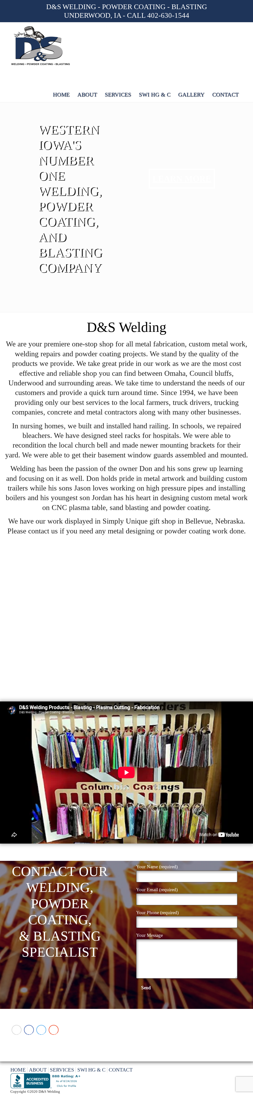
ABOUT (87, 95)
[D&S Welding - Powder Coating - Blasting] (41, 46)
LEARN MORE (181, 179)
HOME (61, 95)
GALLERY (191, 95)
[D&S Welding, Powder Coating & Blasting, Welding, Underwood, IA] (46, 1080)
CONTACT (225, 95)
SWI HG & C (154, 95)
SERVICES (118, 95)
